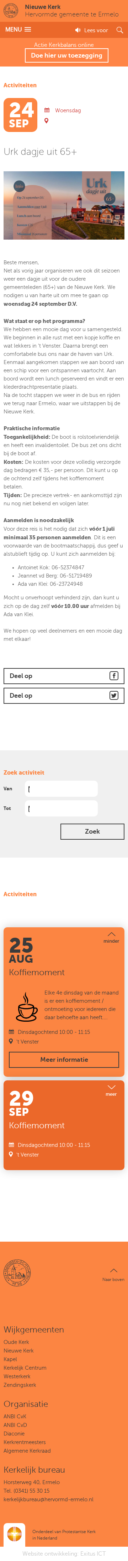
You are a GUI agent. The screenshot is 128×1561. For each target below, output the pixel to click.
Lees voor (96, 30)
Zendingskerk (20, 1385)
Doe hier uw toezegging (66, 55)
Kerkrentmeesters (25, 1442)
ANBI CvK (15, 1416)
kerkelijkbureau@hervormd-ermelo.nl (49, 1499)
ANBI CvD (15, 1425)
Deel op (21, 675)
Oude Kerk (16, 1342)
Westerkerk (17, 1376)
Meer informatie (64, 1059)
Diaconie (14, 1434)
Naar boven (113, 1279)
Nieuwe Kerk (19, 1351)
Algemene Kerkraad (27, 1451)
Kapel (10, 1359)
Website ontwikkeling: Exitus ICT (64, 1554)
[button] (18, 29)
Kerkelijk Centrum (25, 1368)
